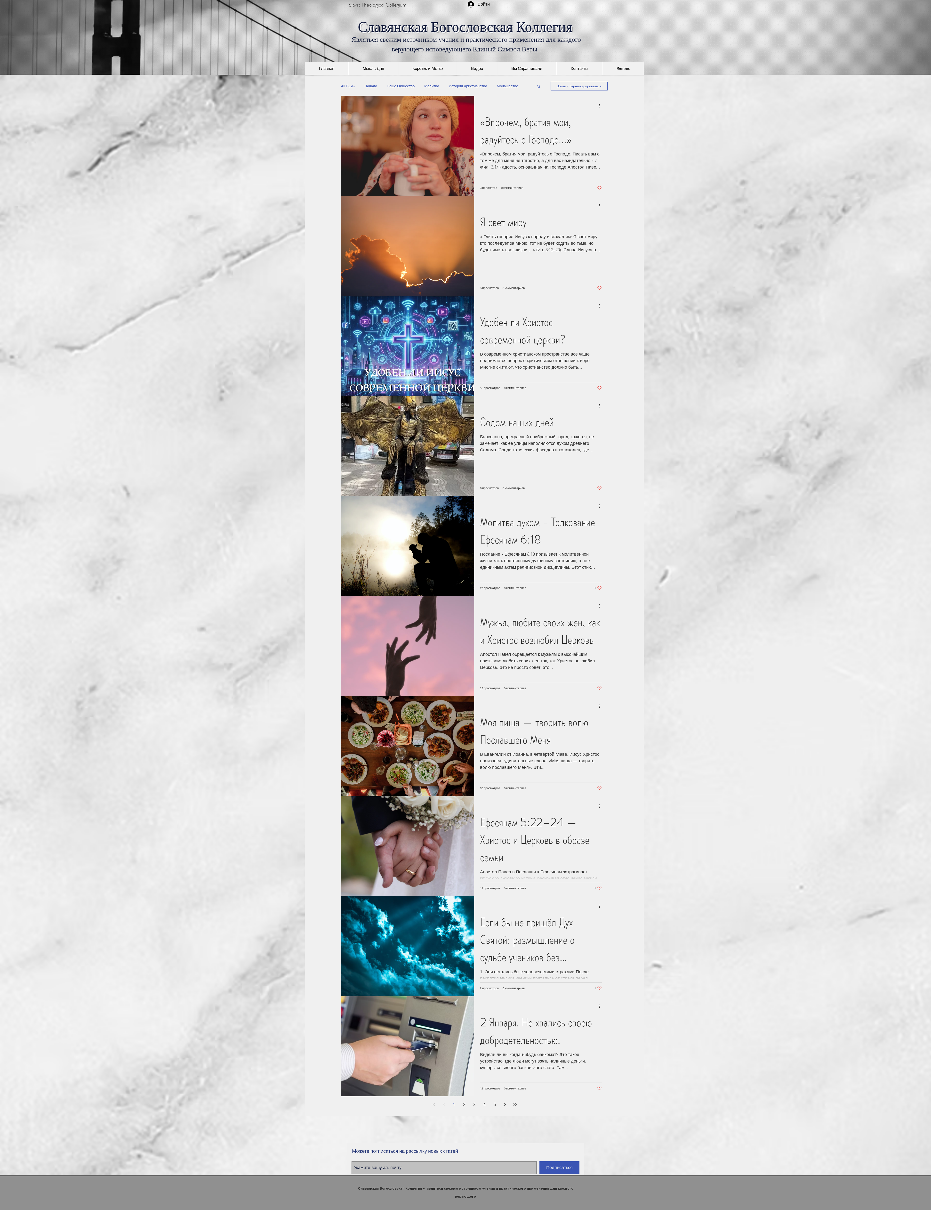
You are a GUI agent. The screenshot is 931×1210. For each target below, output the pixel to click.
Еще (500, 86)
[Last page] (515, 1104)
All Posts (348, 86)
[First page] (433, 1104)
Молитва (431, 86)
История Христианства (468, 86)
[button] (538, 86)
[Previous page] (443, 1104)
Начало (370, 86)
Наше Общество (401, 86)
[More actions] (601, 106)
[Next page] (504, 1104)
